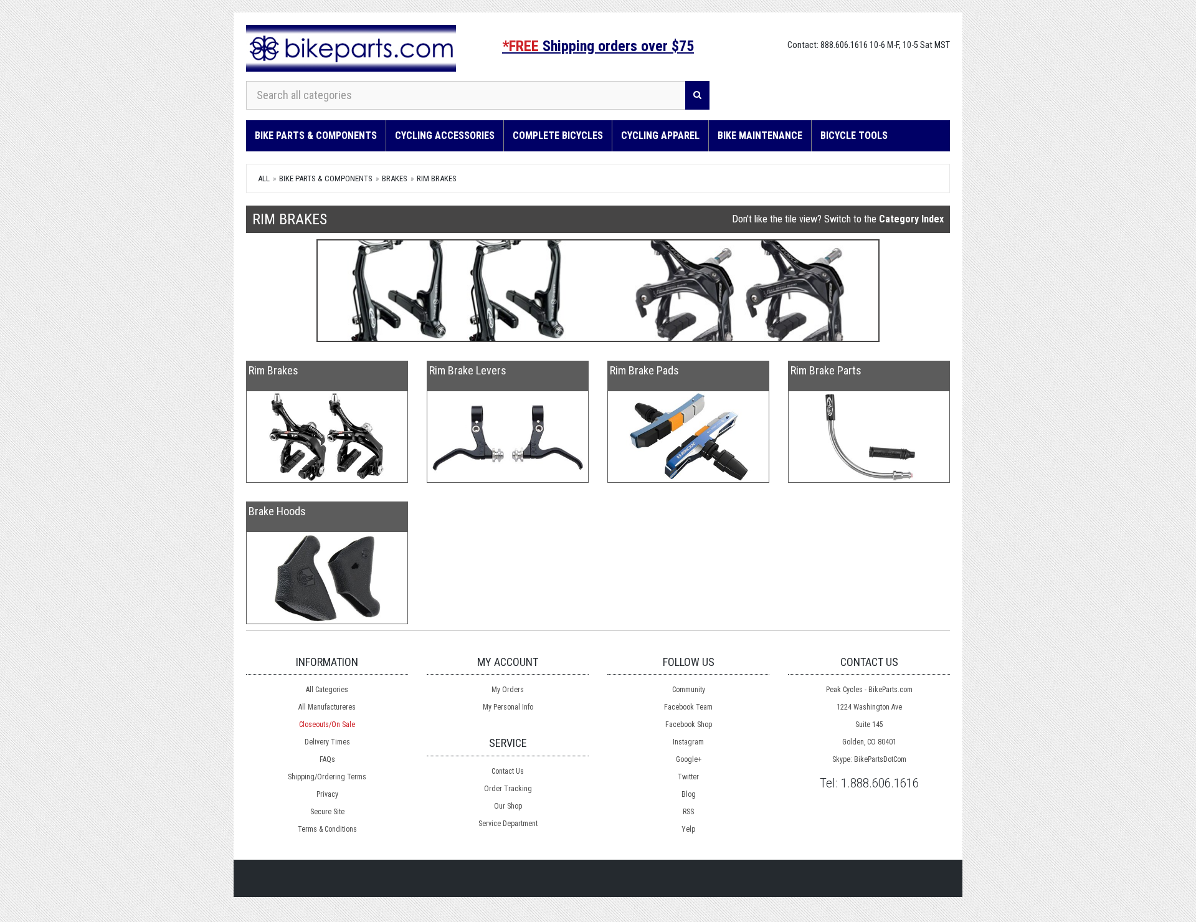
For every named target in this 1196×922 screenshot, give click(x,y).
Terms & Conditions (327, 829)
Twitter (688, 776)
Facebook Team (688, 707)
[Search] (697, 95)
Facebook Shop (688, 724)
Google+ (688, 759)
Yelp (688, 829)
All (264, 178)
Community (688, 689)
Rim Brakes (437, 178)
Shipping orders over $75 (598, 46)
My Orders (507, 689)
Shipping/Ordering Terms (327, 776)
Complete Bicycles (558, 135)
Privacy (327, 794)
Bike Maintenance (760, 135)
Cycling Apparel (660, 135)
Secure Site (327, 811)
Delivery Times (327, 742)
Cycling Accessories (445, 135)
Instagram (688, 742)
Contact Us (507, 771)
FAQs (327, 759)
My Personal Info (508, 707)
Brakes (394, 178)
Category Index (911, 219)
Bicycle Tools (854, 135)
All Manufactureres (327, 707)
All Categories (327, 689)
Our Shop (508, 806)
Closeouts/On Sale (327, 724)
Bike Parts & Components (316, 135)
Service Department (508, 823)
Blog (688, 794)
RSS (688, 811)
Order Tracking (508, 788)
